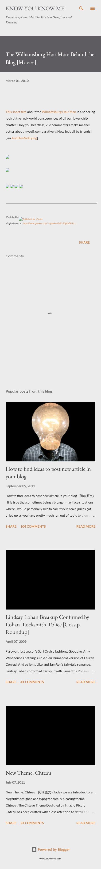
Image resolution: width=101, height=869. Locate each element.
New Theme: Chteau (28, 772)
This (9, 112)
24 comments (32, 823)
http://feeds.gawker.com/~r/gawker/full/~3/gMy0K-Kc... (50, 223)
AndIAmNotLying (24, 138)
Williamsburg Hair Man (59, 112)
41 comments (32, 682)
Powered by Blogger (53, 849)
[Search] (81, 8)
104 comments (33, 526)
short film (19, 112)
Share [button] (84, 242)
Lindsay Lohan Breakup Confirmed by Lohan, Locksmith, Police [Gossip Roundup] (47, 624)
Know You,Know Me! (36, 8)
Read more (85, 526)
